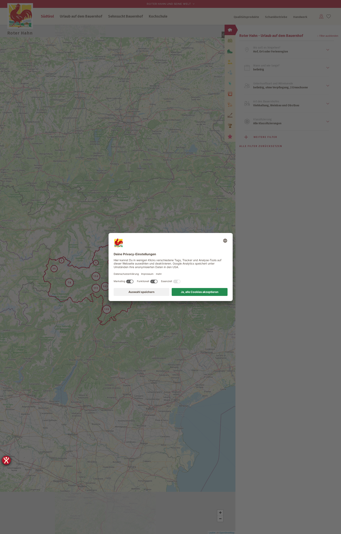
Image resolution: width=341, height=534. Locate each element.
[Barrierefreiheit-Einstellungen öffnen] (6, 460)
